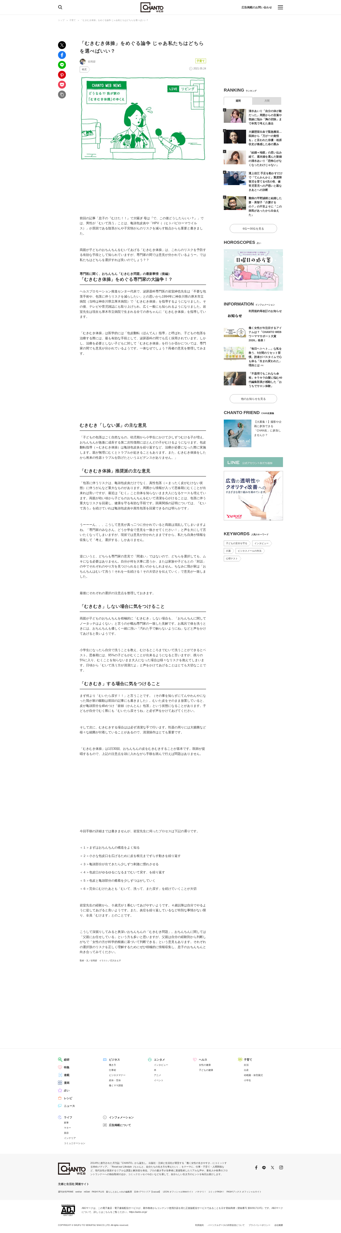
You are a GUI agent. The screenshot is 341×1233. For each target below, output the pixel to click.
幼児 (84, 69)
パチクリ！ (200, 1191)
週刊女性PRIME (65, 1191)
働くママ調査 (116, 1085)
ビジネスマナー (117, 1075)
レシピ (68, 1098)
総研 (66, 1059)
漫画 (66, 1082)
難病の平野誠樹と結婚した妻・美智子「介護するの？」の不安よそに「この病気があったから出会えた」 (265, 206)
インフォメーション (121, 1117)
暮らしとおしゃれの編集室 (119, 1191)
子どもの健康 (206, 1070)
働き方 (112, 1065)
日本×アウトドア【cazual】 (147, 1191)
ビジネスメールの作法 (249, 550)
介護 (228, 550)
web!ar (78, 1191)
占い (66, 1090)
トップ (61, 20)
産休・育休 (115, 1080)
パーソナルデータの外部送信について (226, 1225)
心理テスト (232, 558)
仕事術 (112, 1070)
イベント (158, 1080)
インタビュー (261, 543)
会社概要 (278, 1225)
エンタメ (159, 1059)
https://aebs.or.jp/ (138, 1212)
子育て (72, 20)
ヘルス (203, 1059)
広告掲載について (120, 1125)
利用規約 (199, 1225)
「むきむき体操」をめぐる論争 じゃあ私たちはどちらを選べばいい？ (114, 20)
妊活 (246, 1065)
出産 (246, 1070)
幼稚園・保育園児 (253, 1075)
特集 (66, 1067)
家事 (66, 1122)
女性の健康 (205, 1065)
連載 (66, 1075)
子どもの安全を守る (236, 543)
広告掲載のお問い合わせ (257, 7)
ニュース (69, 1105)
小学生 (247, 1080)
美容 (66, 1133)
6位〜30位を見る (253, 228)
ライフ (68, 1117)
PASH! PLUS (98, 1191)
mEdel (87, 1191)
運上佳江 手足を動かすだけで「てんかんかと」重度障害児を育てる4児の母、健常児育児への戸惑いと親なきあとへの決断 (266, 181)
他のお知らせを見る (253, 398)
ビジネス (114, 1059)
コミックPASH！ (216, 1191)
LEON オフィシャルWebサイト (178, 1191)
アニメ (157, 1075)
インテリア (70, 1138)
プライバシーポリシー (259, 1225)
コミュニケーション (74, 1143)
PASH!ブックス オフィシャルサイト (244, 1191)
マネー (67, 1127)
